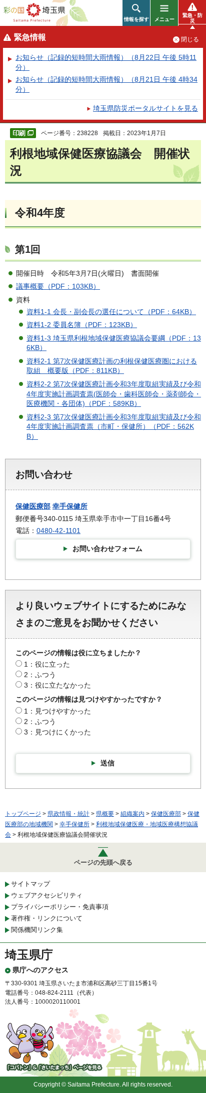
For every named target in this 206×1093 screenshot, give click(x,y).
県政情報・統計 (69, 813)
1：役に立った (47, 664)
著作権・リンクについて (46, 918)
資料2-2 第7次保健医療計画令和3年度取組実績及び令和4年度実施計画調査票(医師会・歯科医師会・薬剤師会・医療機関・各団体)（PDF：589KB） (113, 393)
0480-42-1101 (58, 531)
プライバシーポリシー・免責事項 (59, 907)
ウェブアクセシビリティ (46, 895)
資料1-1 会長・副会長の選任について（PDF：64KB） (111, 312)
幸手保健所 (70, 506)
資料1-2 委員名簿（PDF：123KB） (81, 325)
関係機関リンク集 (37, 929)
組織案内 (132, 813)
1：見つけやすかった (57, 711)
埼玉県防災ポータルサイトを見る (145, 108)
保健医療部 (33, 506)
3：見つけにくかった (57, 732)
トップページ (23, 813)
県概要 (105, 813)
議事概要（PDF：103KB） (58, 286)
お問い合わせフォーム (107, 548)
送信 (107, 763)
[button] (136, 13)
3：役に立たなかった (57, 685)
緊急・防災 (192, 17)
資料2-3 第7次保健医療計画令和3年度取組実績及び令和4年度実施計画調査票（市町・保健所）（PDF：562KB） (113, 426)
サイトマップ (30, 884)
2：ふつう (40, 675)
